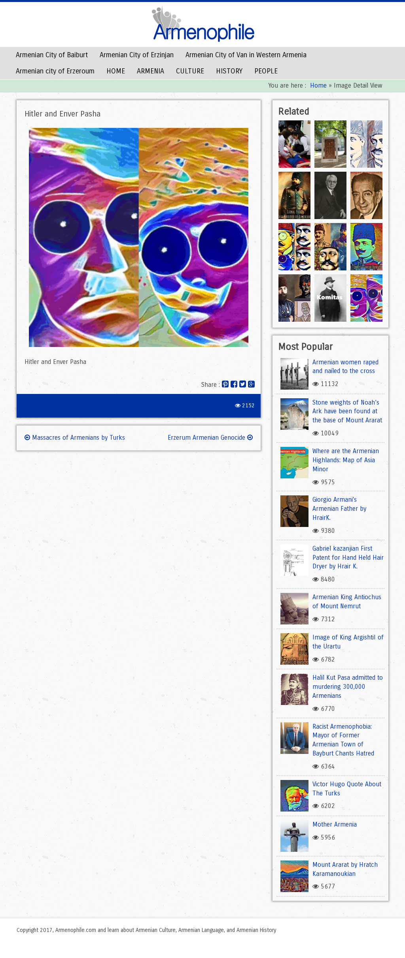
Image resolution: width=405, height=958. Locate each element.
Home (318, 85)
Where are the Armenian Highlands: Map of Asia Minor (345, 460)
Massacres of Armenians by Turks (77, 437)
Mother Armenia (334, 824)
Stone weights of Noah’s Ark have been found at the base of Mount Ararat (347, 411)
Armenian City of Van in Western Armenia (246, 55)
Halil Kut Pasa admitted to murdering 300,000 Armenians (347, 686)
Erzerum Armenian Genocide (207, 437)
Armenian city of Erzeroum (55, 71)
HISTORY (229, 71)
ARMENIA (150, 71)
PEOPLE (266, 71)
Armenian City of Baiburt (52, 55)
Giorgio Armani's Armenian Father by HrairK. (339, 508)
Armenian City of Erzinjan (137, 55)
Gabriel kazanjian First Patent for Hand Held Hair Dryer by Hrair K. (348, 557)
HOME (115, 71)
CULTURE (190, 71)
